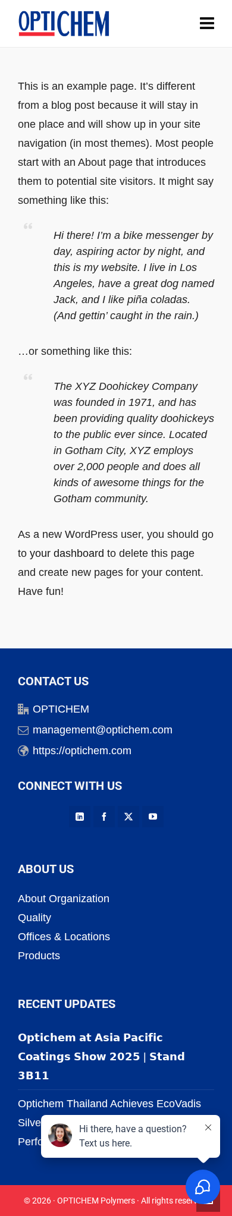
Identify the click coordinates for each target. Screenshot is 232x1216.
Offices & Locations (64, 937)
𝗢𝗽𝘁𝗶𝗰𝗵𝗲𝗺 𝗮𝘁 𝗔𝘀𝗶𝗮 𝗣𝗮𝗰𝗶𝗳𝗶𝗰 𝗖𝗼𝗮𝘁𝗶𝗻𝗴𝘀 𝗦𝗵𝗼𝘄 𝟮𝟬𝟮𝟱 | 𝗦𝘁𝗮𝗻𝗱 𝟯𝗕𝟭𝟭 (101, 1057)
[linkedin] (79, 816)
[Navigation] (207, 24)
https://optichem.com (82, 751)
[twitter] (128, 816)
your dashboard (67, 553)
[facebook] (104, 816)
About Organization (63, 899)
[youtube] (153, 816)
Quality (34, 918)
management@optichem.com (103, 730)
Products (39, 956)
